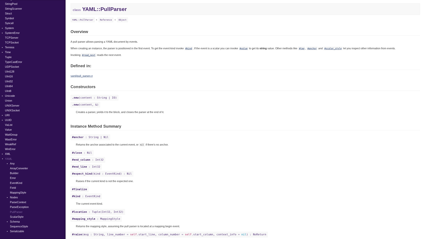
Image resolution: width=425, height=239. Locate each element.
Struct (8, 13)
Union (8, 100)
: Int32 (88, 159)
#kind (188, 48)
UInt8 (8, 91)
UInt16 (9, 76)
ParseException (19, 207)
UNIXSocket (12, 110)
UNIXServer (12, 105)
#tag (301, 48)
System (9, 28)
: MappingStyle (96, 218)
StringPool (11, 3)
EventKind (16, 183)
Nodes (14, 197)
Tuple (8, 57)
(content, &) (85, 104)
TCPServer (11, 37)
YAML (8, 159)
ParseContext (18, 202)
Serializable (17, 231)
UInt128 (9, 71)
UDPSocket (12, 66)
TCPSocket (12, 42)
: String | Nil (90, 137)
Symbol (9, 18)
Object (123, 20)
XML (7, 154)
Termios (9, 47)
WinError (10, 149)
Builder (14, 173)
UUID (8, 120)
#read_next (88, 55)
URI (7, 115)
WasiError (11, 139)
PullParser (16, 212)
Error (13, 178)
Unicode (10, 95)
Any (12, 163)
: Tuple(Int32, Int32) (98, 211)
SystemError (12, 33)
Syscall (9, 23)
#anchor (312, 48)
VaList (8, 124)
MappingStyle (18, 192)
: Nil (82, 152)
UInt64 (9, 86)
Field (13, 187)
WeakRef (10, 144)
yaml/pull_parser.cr (82, 76)
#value (244, 48)
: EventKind (86, 196)
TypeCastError (13, 62)
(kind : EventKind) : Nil (102, 173)
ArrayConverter (19, 168)
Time (8, 52)
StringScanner (13, 8)
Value (8, 129)
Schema (15, 221)
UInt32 (9, 81)
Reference (106, 20)
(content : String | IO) (94, 97)
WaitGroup (11, 134)
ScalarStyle (17, 216)
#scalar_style (333, 48)
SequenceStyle (19, 226)
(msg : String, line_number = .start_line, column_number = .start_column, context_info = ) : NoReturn (169, 234)
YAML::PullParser (82, 20)
